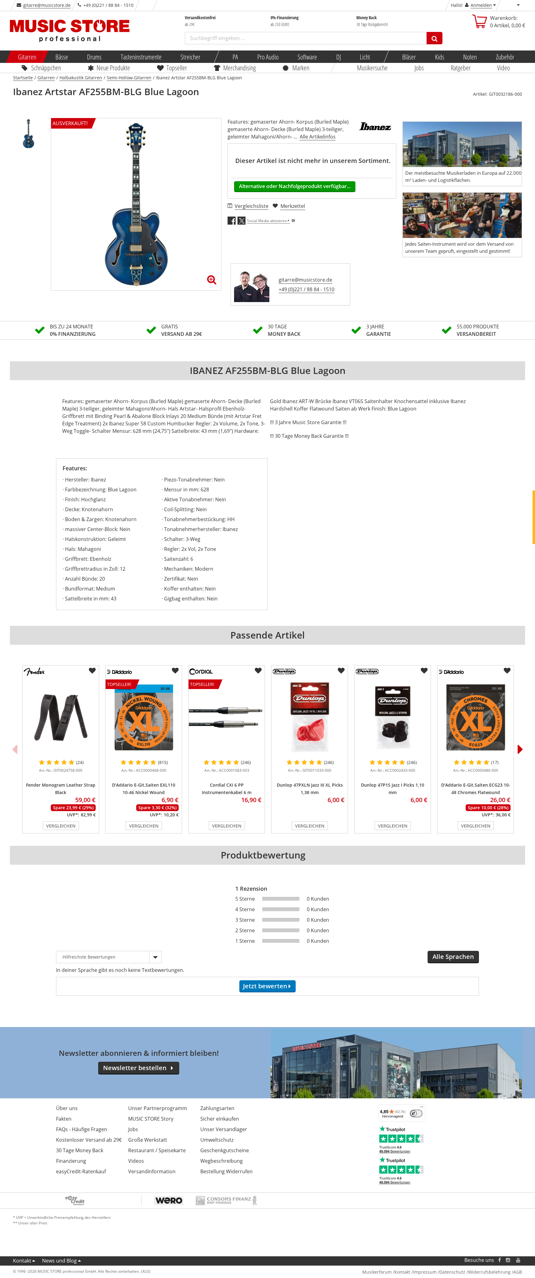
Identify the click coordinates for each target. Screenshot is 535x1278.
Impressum (425, 1272)
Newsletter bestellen (135, 1068)
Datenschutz (452, 1272)
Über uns (67, 1108)
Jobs (419, 67)
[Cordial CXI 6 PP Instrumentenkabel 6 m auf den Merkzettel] (258, 670)
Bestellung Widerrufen (226, 1171)
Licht (365, 56)
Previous (14, 749)
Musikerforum (377, 1272)
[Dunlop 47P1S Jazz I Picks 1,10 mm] (392, 717)
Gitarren (27, 56)
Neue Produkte (113, 67)
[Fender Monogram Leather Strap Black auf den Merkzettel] (92, 670)
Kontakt (22, 1260)
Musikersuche (372, 67)
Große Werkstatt (147, 1139)
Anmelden (481, 5)
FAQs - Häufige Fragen (81, 1129)
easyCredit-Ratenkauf (81, 1171)
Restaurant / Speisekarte (157, 1150)
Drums (94, 56)
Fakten (64, 1118)
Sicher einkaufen (219, 1118)
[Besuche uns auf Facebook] (499, 1260)
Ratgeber (461, 67)
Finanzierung (71, 1160)
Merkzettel (293, 206)
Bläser (409, 56)
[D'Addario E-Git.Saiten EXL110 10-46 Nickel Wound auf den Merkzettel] (175, 670)
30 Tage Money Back (79, 1150)
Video (504, 67)
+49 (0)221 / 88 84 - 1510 (306, 289)
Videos (136, 1160)
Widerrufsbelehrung (489, 1272)
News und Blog (59, 1260)
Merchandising (240, 67)
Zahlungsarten (217, 1108)
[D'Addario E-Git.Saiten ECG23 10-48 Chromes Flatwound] (475, 717)
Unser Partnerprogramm (157, 1108)
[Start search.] (434, 38)
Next (520, 749)
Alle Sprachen (453, 956)
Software (307, 56)
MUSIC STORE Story (150, 1118)
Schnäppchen (46, 67)
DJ (338, 56)
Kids (439, 56)
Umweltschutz (216, 1139)
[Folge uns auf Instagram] (508, 1260)
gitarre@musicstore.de (47, 5)
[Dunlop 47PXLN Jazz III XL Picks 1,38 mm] (310, 717)
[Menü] (421, 1108)
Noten (470, 56)
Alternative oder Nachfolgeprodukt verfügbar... (294, 186)
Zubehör (505, 56)
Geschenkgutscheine (224, 1150)
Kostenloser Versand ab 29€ (89, 1139)
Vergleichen (61, 826)
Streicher (190, 56)
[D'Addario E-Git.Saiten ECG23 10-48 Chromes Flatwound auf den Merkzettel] (507, 670)
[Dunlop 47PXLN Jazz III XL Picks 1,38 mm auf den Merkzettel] (341, 670)
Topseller (177, 67)
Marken (300, 67)
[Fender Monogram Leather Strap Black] (61, 717)
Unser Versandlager (223, 1129)
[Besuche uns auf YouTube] (518, 1260)
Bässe (61, 56)
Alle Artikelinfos (318, 136)
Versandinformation (152, 1171)
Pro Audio (267, 56)
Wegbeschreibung (221, 1160)
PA (235, 56)
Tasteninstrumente (140, 56)
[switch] (416, 1113)
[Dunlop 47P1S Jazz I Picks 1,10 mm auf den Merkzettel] (424, 670)
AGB (517, 1272)
